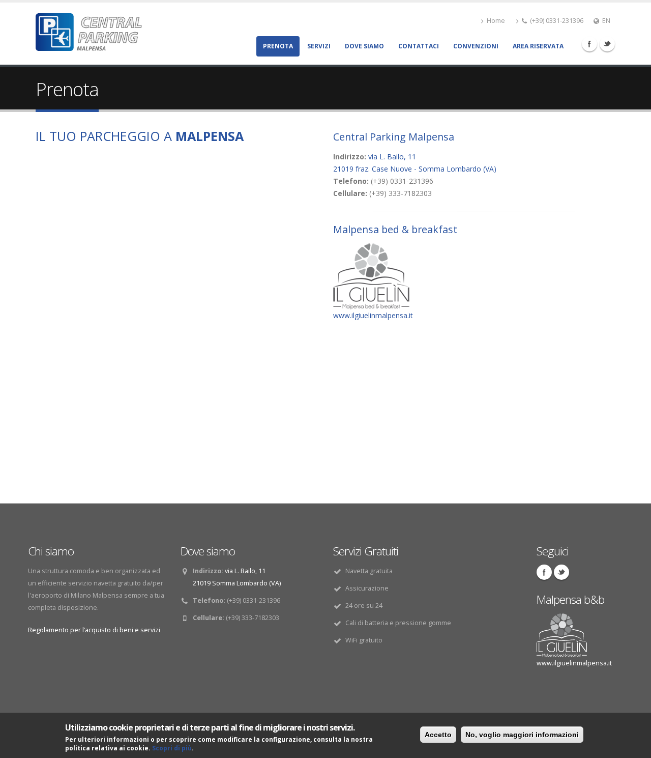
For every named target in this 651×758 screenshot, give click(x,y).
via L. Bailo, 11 (392, 156)
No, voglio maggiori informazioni (522, 735)
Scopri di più (172, 748)
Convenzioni (475, 46)
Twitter (607, 43)
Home (496, 20)
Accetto (438, 735)
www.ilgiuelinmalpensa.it (373, 315)
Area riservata (538, 46)
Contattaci (418, 46)
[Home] (89, 29)
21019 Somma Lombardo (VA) (237, 583)
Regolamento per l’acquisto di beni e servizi (94, 630)
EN (606, 20)
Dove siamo (364, 46)
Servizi (319, 46)
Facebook (589, 43)
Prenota (278, 46)
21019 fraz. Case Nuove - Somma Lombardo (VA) (414, 169)
